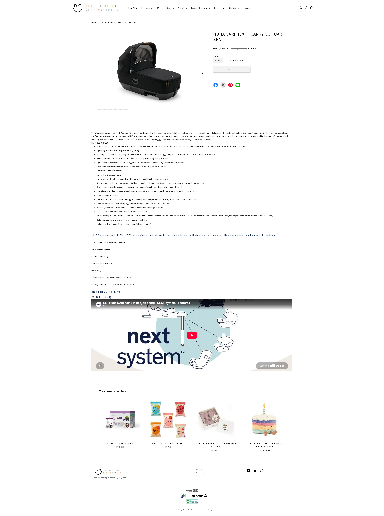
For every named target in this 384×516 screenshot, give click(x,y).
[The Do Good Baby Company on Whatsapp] (262, 472)
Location (247, 8)
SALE (159, 8)
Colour (216, 56)
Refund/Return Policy (191, 510)
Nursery (181, 8)
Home (94, 22)
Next (201, 73)
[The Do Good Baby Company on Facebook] (248, 472)
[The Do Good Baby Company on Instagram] (255, 472)
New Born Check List (203, 473)
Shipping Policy (206, 510)
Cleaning (218, 8)
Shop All (131, 8)
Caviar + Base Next (235, 60)
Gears (169, 8)
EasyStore (122, 478)
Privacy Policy (177, 510)
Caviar (218, 60)
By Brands (145, 8)
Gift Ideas (232, 8)
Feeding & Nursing (199, 8)
